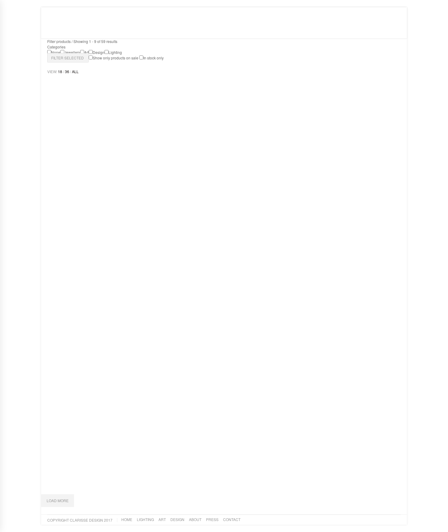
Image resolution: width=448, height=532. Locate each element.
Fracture (305, 471)
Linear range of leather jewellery (211, 471)
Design (121, 30)
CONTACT (182, 30)
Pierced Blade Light (317, 335)
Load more (58, 500)
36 (67, 71)
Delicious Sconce (314, 199)
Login (395, 11)
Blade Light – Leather (75, 471)
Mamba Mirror (189, 199)
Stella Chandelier (193, 335)
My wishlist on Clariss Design (357, 11)
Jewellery (181, 478)
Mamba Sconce (68, 199)
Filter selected (68, 57)
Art (104, 30)
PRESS (161, 30)
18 (60, 71)
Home (64, 30)
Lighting (85, 30)
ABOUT (141, 30)
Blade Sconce (67, 335)
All (75, 71)
